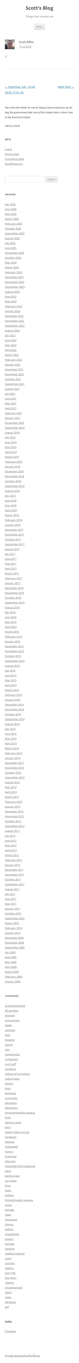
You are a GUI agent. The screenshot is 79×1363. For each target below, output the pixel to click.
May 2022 (10, 345)
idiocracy (10, 1161)
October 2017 (13, 539)
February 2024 (13, 272)
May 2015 (10, 680)
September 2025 (15, 233)
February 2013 (13, 802)
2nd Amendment (15, 1006)
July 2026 (10, 204)
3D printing (11, 1010)
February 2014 (13, 753)
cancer (9, 1044)
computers (11, 1059)
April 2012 (11, 850)
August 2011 (12, 889)
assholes (10, 1030)
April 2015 (11, 685)
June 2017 (10, 559)
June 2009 (10, 957)
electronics (11, 1108)
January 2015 (12, 700)
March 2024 (12, 267)
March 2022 (12, 355)
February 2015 (13, 695)
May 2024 (10, 262)
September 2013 (15, 777)
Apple (8, 1025)
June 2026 (10, 209)
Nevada (9, 1210)
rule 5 (8, 1258)
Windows (10, 1302)
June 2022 (10, 340)
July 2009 (10, 952)
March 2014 (12, 748)
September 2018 (15, 486)
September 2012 (15, 826)
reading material (15, 1253)
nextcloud (11, 1219)
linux (8, 1185)
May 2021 (10, 403)
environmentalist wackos (20, 1112)
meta (8, 1190)
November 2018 (14, 476)
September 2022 (15, 325)
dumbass (10, 1093)
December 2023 (14, 277)
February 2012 (13, 860)
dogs (8, 1088)
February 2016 (13, 636)
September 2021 (15, 384)
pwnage (9, 1244)
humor (9, 1151)
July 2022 (10, 335)
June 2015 (10, 675)
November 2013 (14, 768)
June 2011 (10, 899)
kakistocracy (12, 1176)
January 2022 (12, 364)
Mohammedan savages (19, 1200)
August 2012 (12, 831)
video (8, 1297)
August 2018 (12, 491)
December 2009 (14, 938)
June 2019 (10, 442)
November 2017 (14, 534)
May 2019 (10, 447)
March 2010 (12, 923)
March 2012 (12, 855)
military (9, 1195)
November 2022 (14, 321)
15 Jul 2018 (25, 46)
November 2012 (14, 816)
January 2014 (12, 758)
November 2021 (14, 374)
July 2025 (10, 243)
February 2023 (13, 306)
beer (7, 1035)
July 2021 (10, 394)
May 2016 (10, 622)
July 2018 (10, 496)
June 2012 (10, 840)
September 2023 (15, 287)
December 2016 (14, 588)
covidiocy (10, 1069)
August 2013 (12, 782)
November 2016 (14, 593)
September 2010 (15, 918)
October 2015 (13, 656)
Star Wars (10, 1278)
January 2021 (12, 418)
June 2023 (10, 296)
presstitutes (12, 1234)
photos (9, 1224)
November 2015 (14, 651)
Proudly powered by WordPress (22, 1355)
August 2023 (12, 291)
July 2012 (10, 836)
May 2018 (10, 505)
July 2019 (10, 437)
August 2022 (12, 330)
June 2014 (10, 734)
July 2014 (10, 729)
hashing (9, 1142)
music (8, 1205)
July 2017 (10, 554)
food (8, 1117)
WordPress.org (14, 164)
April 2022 (11, 350)
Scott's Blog (39, 8)
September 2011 (15, 884)
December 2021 (14, 369)
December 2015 (14, 646)
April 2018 (11, 510)
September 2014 (15, 719)
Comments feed (14, 159)
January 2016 (12, 641)
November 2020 (14, 423)
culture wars (12, 1078)
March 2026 (12, 219)
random (10, 1248)
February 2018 (13, 520)
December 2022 (14, 316)
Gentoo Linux (13, 1122)
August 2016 (12, 607)
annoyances (12, 1020)
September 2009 (15, 947)
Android (10, 1015)
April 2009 (11, 967)
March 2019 (12, 457)
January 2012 (12, 865)
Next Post (66, 87)
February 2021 (13, 413)
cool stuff (10, 1064)
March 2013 (12, 797)
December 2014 (14, 704)
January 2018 (12, 525)
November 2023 (14, 282)
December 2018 (14, 471)
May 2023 (10, 301)
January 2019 (12, 466)
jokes (8, 1171)
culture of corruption (17, 1074)
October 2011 (13, 879)
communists (12, 1054)
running (9, 1263)
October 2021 (13, 379)
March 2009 (12, 972)
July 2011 (10, 894)
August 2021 (12, 389)
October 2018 (13, 481)
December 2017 (14, 530)
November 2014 (14, 709)
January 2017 (12, 583)
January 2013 (12, 806)
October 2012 (13, 821)
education (11, 1103)
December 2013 (14, 763)
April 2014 (11, 743)
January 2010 (12, 933)
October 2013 (13, 772)
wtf (7, 1307)
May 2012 (10, 845)
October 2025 (13, 228)
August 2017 (12, 549)
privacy (9, 1239)
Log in (8, 149)
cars (7, 1049)
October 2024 (13, 257)
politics (9, 1229)
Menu (39, 26)
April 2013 (11, 792)
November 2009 (14, 942)
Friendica (10, 1331)
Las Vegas (11, 1180)
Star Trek (10, 1273)
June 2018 (10, 500)
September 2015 (15, 661)
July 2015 (10, 670)
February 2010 (13, 928)
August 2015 (12, 666)
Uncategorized (13, 1287)
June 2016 (10, 617)
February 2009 (13, 976)
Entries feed (12, 154)
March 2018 (12, 515)
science (9, 1268)
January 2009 (12, 981)
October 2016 (13, 598)
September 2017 (15, 544)
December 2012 (14, 811)
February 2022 (13, 359)
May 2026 (10, 214)
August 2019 (12, 432)
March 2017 (12, 573)
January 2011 (12, 908)
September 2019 (15, 428)
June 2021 (10, 398)
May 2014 (10, 738)
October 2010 (13, 913)
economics (11, 1098)
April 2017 (11, 568)
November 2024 (14, 253)
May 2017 (10, 564)
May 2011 (10, 904)
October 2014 (13, 714)
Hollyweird (11, 1146)
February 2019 (13, 462)
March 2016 (12, 632)
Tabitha (9, 1282)
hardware (10, 1137)
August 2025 (12, 238)
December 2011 (14, 870)
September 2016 (15, 602)
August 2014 (12, 724)
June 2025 (10, 248)
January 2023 (12, 311)
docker (9, 1083)
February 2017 (13, 578)
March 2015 (12, 690)
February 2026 (13, 223)
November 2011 (14, 874)
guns (8, 1127)
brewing (10, 1040)
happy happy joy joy (17, 1132)
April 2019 (11, 452)
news (8, 1214)
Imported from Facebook (20, 1166)
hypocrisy (11, 1156)
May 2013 (10, 787)
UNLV (8, 1292)
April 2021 (11, 408)
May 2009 (10, 962)
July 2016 (10, 612)
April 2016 (11, 627)
